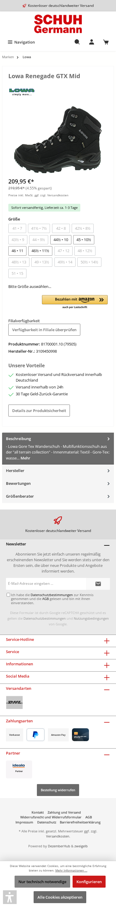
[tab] (58, 449)
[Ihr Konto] (91, 42)
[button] (75, 302)
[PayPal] (35, 734)
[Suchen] (77, 42)
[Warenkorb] (106, 42)
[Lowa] (21, 90)
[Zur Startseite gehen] (58, 24)
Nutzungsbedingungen (91, 618)
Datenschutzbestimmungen (44, 618)
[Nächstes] (103, 139)
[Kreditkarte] (80, 734)
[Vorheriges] (12, 139)
